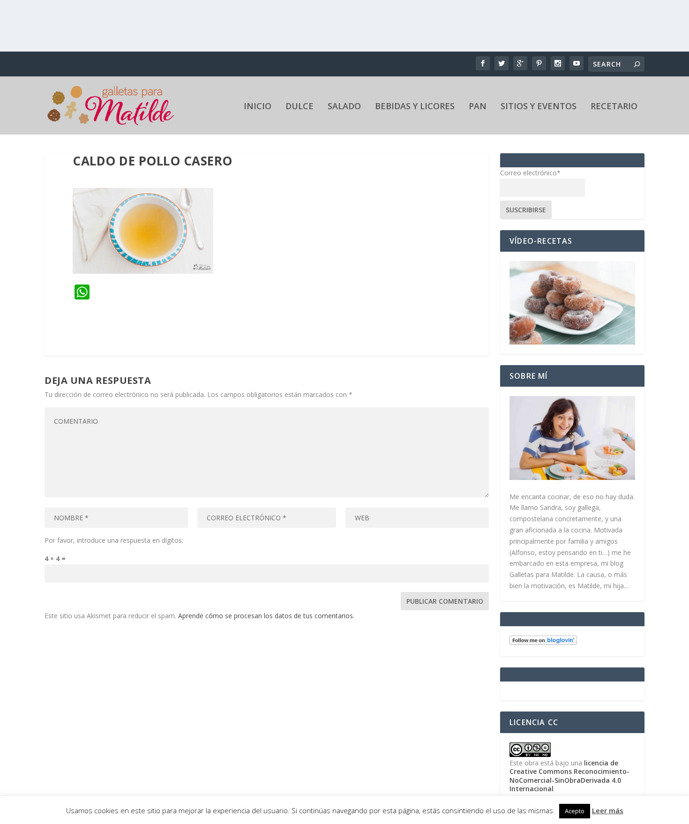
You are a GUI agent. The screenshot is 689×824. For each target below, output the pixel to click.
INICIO (257, 107)
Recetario (614, 107)
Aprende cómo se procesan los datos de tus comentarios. (266, 615)
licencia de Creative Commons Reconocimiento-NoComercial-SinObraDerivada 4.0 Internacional (569, 775)
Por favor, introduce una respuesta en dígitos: (114, 540)
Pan (478, 107)
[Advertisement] (344, 26)
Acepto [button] (574, 811)
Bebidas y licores (415, 107)
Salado (344, 107)
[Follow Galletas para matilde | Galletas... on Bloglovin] (543, 642)
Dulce (299, 107)
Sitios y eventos (539, 107)
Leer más (607, 810)
